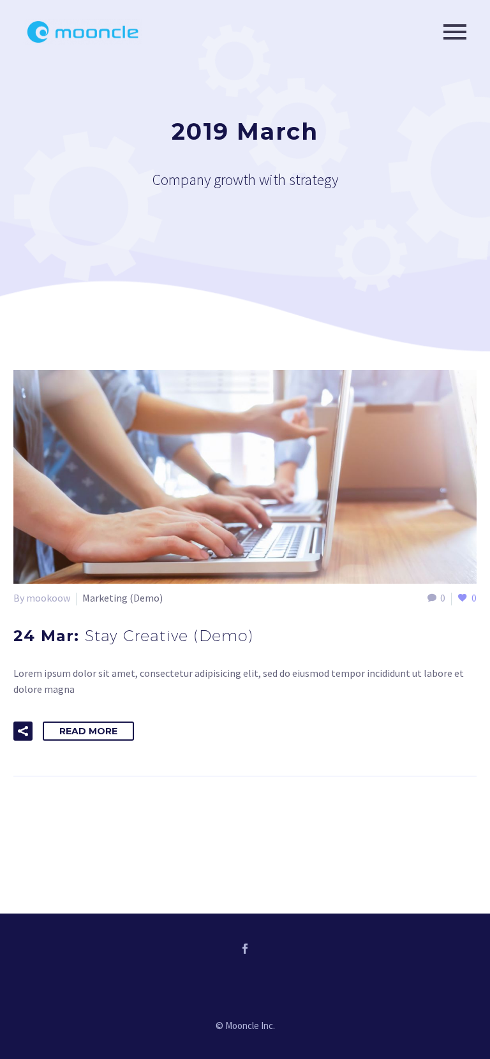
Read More (88, 731)
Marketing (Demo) (122, 597)
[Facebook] (245, 949)
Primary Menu (454, 31)
